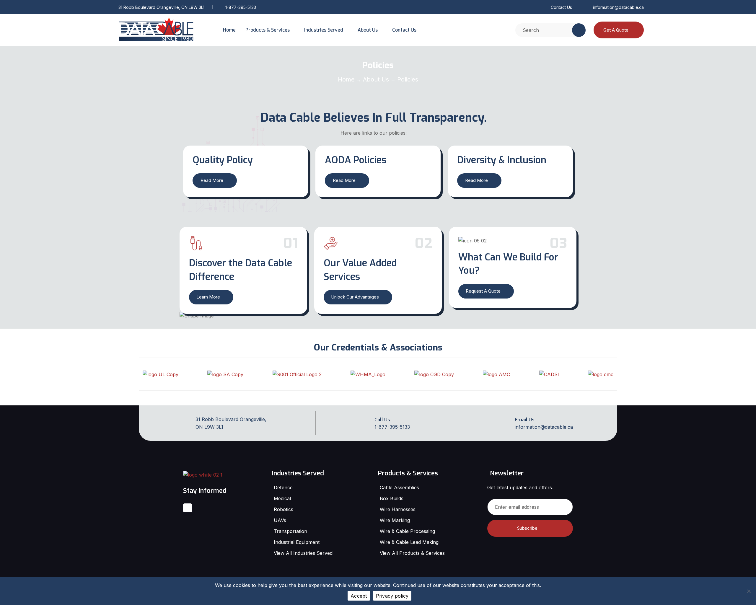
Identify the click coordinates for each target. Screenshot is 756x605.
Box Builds (391, 498)
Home (229, 30)
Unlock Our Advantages (355, 297)
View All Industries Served (303, 553)
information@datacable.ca (618, 7)
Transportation (290, 531)
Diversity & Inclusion (501, 160)
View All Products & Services (412, 553)
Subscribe (527, 528)
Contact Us (561, 7)
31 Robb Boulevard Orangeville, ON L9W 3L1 (161, 7)
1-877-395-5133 (240, 7)
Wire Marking (395, 520)
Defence (283, 487)
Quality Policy (223, 160)
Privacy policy (392, 596)
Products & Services (267, 30)
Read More (212, 180)
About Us (368, 30)
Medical (282, 498)
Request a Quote (483, 291)
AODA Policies (355, 160)
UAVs (280, 520)
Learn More (208, 297)
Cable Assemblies (399, 487)
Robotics (283, 509)
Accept (359, 596)
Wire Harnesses (398, 509)
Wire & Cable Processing (407, 531)
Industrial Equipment (297, 542)
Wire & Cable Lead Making (409, 542)
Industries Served (323, 30)
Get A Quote (615, 30)
